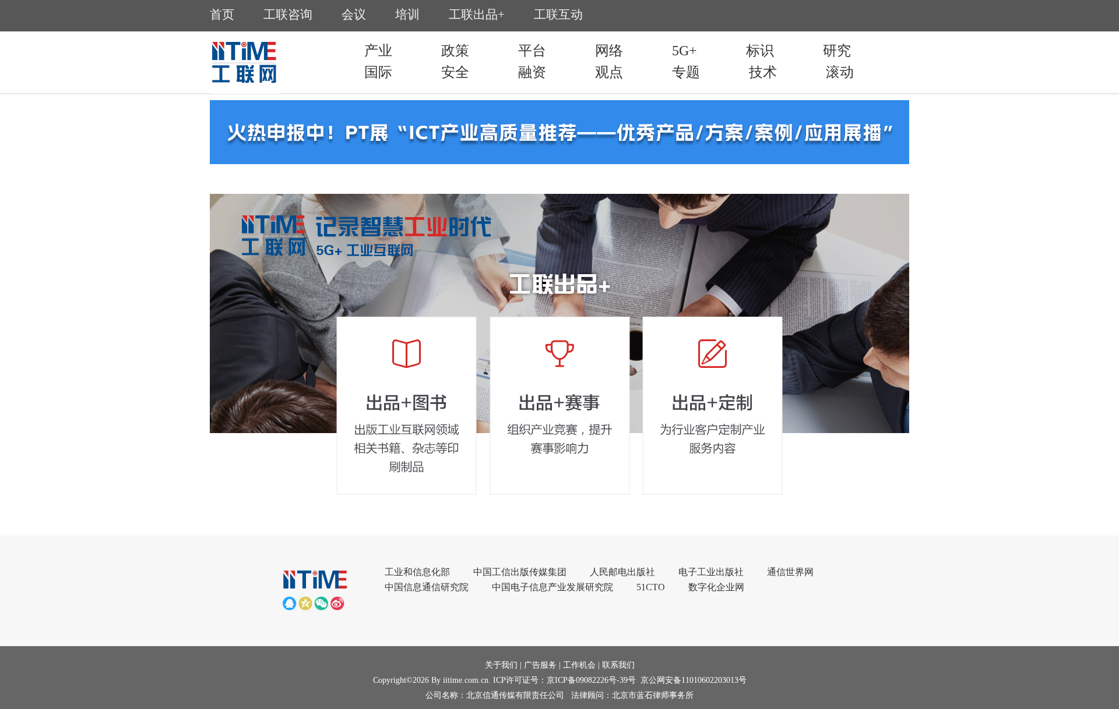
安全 (455, 72)
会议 (354, 15)
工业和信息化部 (417, 572)
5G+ (684, 50)
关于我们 (501, 665)
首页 (222, 15)
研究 (837, 50)
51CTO (650, 587)
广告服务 (540, 665)
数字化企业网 (716, 587)
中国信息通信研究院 (427, 587)
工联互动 (558, 15)
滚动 (840, 72)
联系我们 (618, 665)
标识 (760, 50)
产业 (378, 50)
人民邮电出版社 (622, 572)
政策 (455, 50)
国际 (378, 72)
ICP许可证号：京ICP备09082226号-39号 (564, 680)
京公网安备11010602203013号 (694, 680)
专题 (686, 72)
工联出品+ (477, 15)
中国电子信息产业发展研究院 (552, 587)
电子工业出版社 (711, 572)
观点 (609, 72)
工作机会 (579, 665)
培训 (407, 15)
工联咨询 (287, 15)
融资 (532, 72)
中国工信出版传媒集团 (519, 572)
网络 (609, 50)
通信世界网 (790, 572)
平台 (532, 50)
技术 (763, 72)
